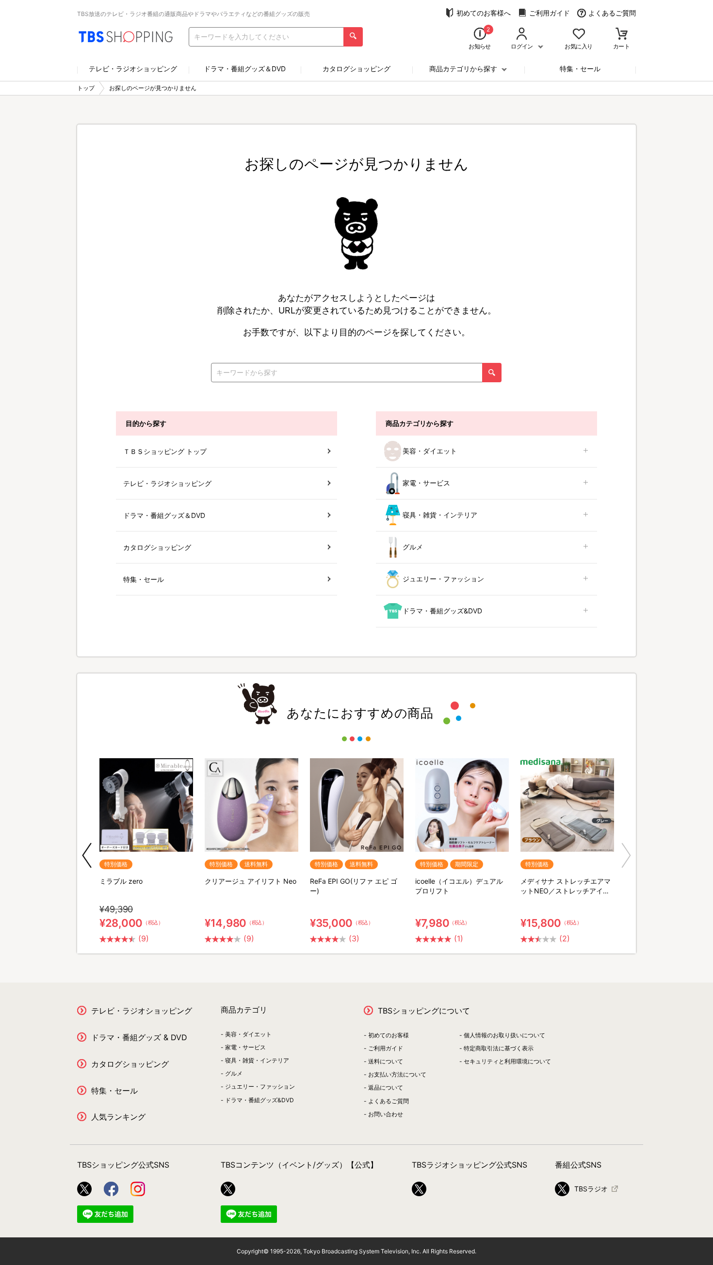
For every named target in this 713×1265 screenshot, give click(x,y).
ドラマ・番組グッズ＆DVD (245, 68)
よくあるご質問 (612, 13)
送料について (385, 1061)
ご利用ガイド (549, 13)
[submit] (353, 36)
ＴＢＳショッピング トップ (165, 451)
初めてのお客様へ (483, 13)
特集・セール (580, 68)
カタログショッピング (356, 68)
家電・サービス (426, 483)
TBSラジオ (591, 1189)
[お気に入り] (579, 35)
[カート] (622, 35)
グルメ (413, 547)
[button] (87, 855)
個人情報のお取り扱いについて (504, 1035)
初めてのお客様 (388, 1035)
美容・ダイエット (430, 451)
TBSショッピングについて (424, 1010)
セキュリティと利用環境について (507, 1061)
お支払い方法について (397, 1074)
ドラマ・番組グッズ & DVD (139, 1037)
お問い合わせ (385, 1114)
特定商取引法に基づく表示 (499, 1048)
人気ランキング (118, 1117)
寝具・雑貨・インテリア (440, 515)
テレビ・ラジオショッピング (133, 68)
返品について (385, 1087)
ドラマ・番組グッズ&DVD (442, 611)
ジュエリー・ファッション (443, 579)
